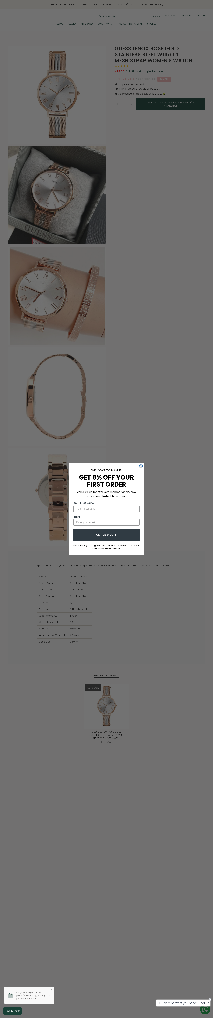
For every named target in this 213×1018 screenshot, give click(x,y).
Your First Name (83, 503)
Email (76, 516)
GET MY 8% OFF (106, 534)
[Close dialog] (141, 466)
